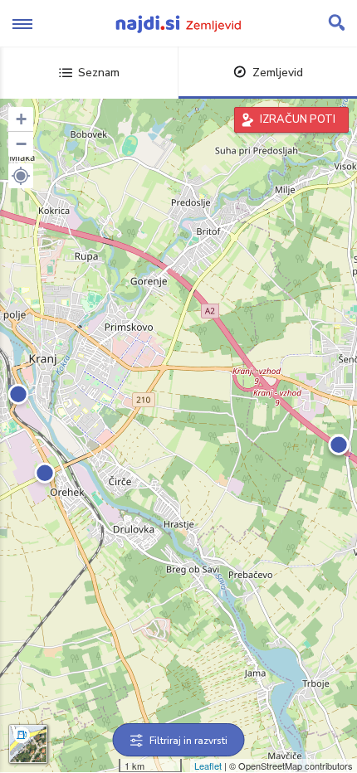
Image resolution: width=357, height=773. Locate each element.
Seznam (99, 72)
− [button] (21, 144)
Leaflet (208, 765)
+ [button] (21, 119)
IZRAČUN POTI (297, 119)
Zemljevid (277, 72)
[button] (20, 175)
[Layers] (28, 744)
